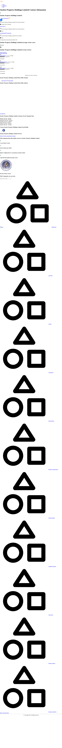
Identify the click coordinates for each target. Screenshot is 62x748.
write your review (3, 52)
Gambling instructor (52, 566)
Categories (4, 5)
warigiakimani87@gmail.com (5, 33)
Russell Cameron (3, 61)
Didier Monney (3, 68)
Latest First (2, 53)
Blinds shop (54, 227)
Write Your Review (5, 18)
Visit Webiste (10, 80)
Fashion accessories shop (53, 469)
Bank (2, 227)
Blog (3, 6)
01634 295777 (3, 26)
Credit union (50, 372)
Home (3, 4)
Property (1, 136)
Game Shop (50, 614)
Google (5, 53)
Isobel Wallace (3, 55)
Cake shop (50, 275)
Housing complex (51, 663)
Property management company (10, 136)
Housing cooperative (52, 711)
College (49, 324)
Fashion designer (51, 517)
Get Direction (2, 113)
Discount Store (51, 421)
